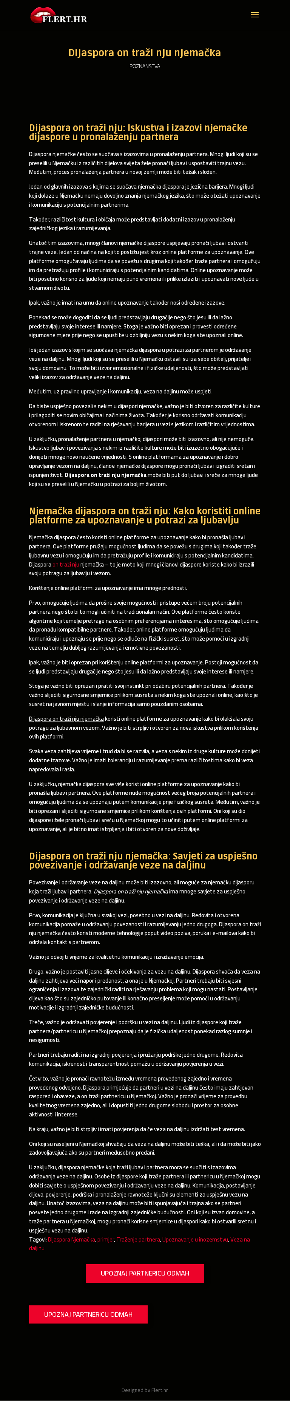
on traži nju (65, 564)
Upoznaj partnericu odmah (145, 1273)
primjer (105, 1239)
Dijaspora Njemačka (71, 1239)
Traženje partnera (138, 1239)
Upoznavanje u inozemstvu (195, 1239)
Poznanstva (145, 66)
